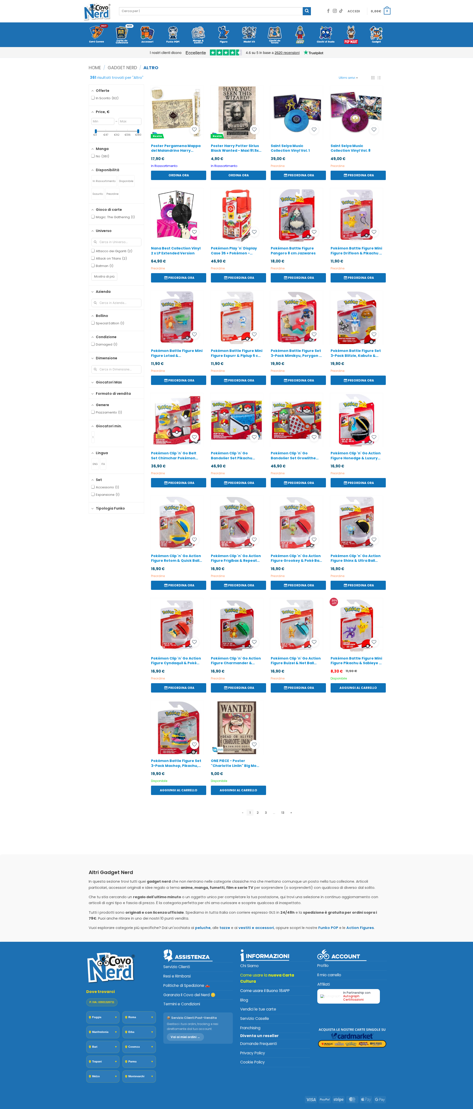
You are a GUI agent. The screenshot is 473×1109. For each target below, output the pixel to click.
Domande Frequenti (258, 1043)
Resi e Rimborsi (177, 976)
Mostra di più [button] (104, 276)
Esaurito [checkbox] (98, 194)
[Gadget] (376, 35)
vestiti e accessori (256, 927)
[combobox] (211, 11)
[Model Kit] (249, 35)
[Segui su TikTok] (341, 11)
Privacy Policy (252, 1053)
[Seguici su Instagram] (335, 11)
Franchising (250, 1027)
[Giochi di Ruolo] (325, 35)
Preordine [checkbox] (112, 194)
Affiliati (323, 984)
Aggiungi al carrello (358, 688)
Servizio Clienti (176, 966)
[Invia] (307, 11)
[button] (354, 11)
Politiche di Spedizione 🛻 (186, 985)
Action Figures (360, 927)
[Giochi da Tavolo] (274, 35)
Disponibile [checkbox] (126, 181)
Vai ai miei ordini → (185, 1037)
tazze (225, 927)
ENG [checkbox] (95, 464)
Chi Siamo (249, 965)
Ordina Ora (179, 175)
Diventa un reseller (259, 1035)
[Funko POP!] (173, 35)
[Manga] (198, 35)
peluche (203, 927)
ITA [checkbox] (103, 464)
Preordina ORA (301, 175)
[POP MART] (351, 35)
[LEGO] (300, 35)
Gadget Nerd (122, 68)
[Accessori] (147, 35)
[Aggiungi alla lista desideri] (194, 129)
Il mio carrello (329, 974)
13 (282, 812)
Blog (244, 1000)
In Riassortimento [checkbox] (104, 181)
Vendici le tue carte (258, 1009)
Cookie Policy (252, 1062)
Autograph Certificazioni (353, 998)
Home (95, 68)
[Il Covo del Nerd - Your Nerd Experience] (97, 11)
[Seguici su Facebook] (328, 11)
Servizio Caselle (254, 1018)
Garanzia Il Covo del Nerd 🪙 (189, 994)
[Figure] (223, 35)
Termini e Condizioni (181, 1004)
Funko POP (328, 927)
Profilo (323, 965)
